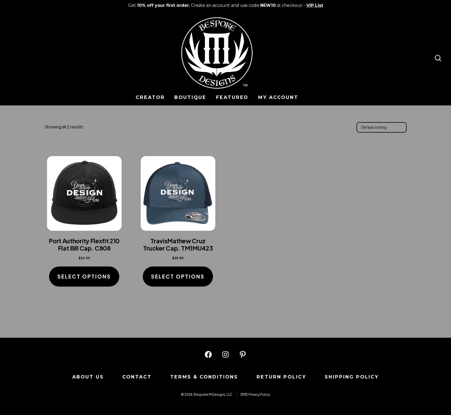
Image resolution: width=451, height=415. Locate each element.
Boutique (190, 97)
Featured (232, 97)
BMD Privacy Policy (255, 394)
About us (88, 377)
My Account (278, 97)
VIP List (314, 5)
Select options (84, 276)
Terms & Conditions (204, 377)
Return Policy (281, 377)
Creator (150, 97)
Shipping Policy (352, 377)
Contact (137, 377)
